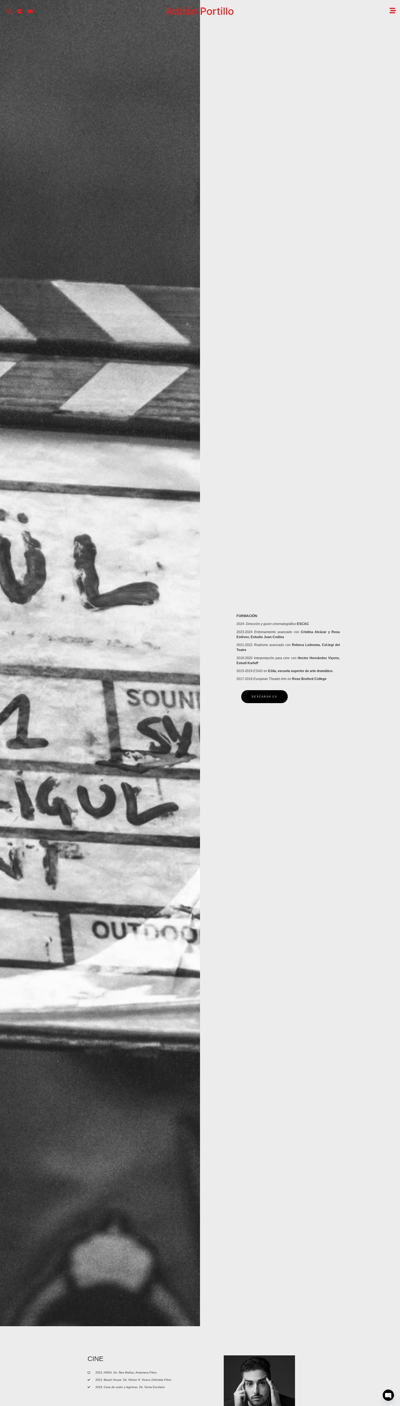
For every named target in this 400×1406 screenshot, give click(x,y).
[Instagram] (9, 11)
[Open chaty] (388, 1395)
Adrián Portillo (200, 11)
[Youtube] (30, 11)
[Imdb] (19, 11)
